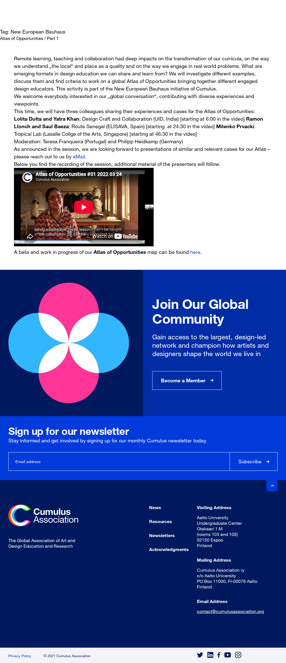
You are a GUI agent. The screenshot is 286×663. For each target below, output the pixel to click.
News (155, 507)
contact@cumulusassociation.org (230, 611)
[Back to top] (272, 485)
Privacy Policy (19, 656)
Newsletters (162, 535)
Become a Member (183, 380)
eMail (79, 156)
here (195, 252)
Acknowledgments (169, 549)
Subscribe (249, 461)
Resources (160, 521)
